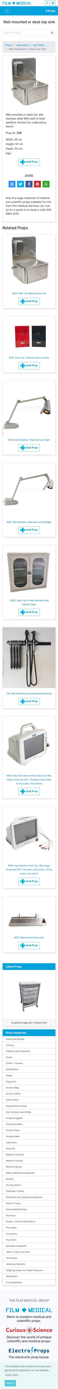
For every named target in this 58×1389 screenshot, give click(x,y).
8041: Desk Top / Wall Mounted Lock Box (29, 358)
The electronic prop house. (29, 1357)
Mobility (10, 1179)
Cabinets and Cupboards (18, 1051)
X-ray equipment (14, 1282)
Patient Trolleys (13, 1203)
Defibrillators (12, 1069)
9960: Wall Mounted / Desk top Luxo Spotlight (29, 522)
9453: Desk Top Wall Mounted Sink (29, 293)
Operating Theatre (15, 1191)
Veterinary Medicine (15, 1264)
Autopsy (10, 1045)
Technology (11, 1258)
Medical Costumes (15, 1154)
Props (50, 10)
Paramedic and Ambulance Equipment (24, 1197)
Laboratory (22, 45)
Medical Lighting (14, 1166)
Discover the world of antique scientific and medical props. (29, 1339)
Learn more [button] (11, 1374)
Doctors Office (13, 1094)
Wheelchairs (12, 1276)
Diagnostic (11, 1081)
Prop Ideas (11, 1227)
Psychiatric (11, 1240)
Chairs (9, 1057)
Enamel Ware (12, 1100)
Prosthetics (11, 1234)
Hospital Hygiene (14, 1118)
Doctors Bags (12, 1087)
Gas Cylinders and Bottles (18, 1112)
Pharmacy (11, 1215)
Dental (9, 1075)
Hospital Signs (13, 1130)
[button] (29, 301)
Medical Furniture (14, 1160)
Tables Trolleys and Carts (18, 1252)
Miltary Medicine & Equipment (20, 1173)
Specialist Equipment (16, 1246)
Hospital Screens (14, 1124)
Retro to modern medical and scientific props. (29, 1319)
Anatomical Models (15, 1039)
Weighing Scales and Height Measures (24, 1270)
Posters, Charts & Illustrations (20, 1221)
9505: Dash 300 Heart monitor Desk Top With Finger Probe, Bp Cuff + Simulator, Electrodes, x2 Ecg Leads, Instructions (29, 779)
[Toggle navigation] (7, 11)
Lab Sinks (38, 45)
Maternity (10, 1148)
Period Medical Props (16, 1209)
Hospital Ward (13, 1136)
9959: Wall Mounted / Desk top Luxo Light (29, 440)
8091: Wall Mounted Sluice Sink (29, 937)
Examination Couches (16, 1106)
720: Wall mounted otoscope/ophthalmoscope (29, 693)
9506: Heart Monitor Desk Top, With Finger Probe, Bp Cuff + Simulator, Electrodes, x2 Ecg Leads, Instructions (29, 869)
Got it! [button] (10, 1383)
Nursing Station (13, 1185)
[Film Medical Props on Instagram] (53, 3)
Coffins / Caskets (14, 1063)
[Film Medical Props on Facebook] (47, 3)
